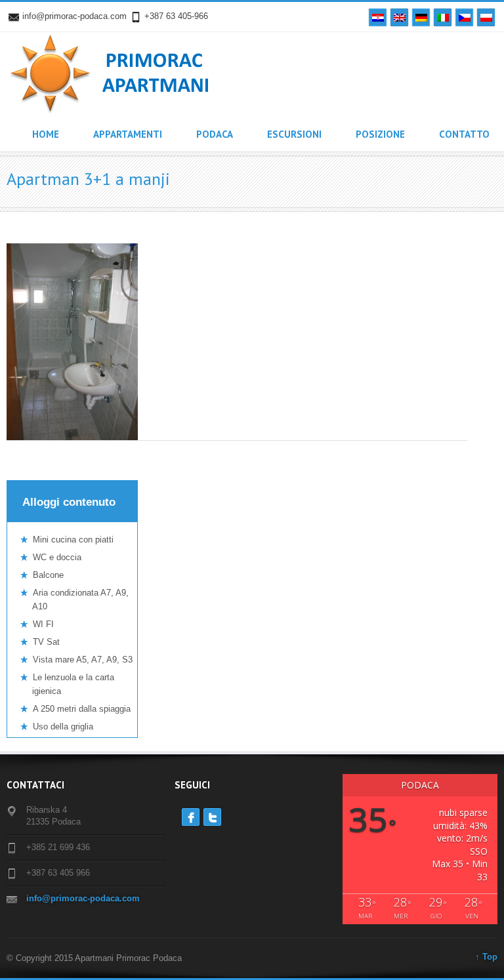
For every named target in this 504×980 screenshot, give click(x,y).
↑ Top (486, 957)
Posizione (380, 134)
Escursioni (294, 134)
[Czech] (464, 17)
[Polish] (486, 17)
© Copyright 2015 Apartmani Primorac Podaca (94, 958)
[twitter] (212, 817)
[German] (421, 17)
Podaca (214, 134)
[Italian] (443, 17)
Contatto (464, 134)
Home (45, 134)
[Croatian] (378, 17)
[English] (399, 17)
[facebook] (191, 817)
